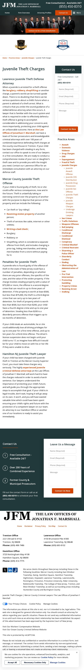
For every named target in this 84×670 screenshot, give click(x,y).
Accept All (12, 662)
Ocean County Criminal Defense (25, 629)
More (79, 13)
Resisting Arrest (69, 289)
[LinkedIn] (10, 570)
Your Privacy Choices (18, 604)
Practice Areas (14, 58)
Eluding (65, 262)
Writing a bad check (17, 229)
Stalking (65, 292)
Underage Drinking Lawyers (70, 212)
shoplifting (32, 90)
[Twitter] (5, 570)
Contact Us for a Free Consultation (42, 31)
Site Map (51, 526)
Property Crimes (69, 286)
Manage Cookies (50, 604)
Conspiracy (67, 242)
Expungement (68, 159)
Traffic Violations (70, 221)
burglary (11, 90)
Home (7, 13)
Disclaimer (28, 526)
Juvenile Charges (28, 58)
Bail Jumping (67, 227)
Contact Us (63, 13)
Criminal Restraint (70, 247)
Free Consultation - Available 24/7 (63, 3)
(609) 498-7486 (17, 545)
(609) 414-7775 (17, 561)
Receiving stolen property (21, 214)
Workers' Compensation (21, 626)
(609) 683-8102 (58, 545)
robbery (21, 90)
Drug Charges (68, 153)
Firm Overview (24, 13)
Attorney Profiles (44, 13)
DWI (64, 156)
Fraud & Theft (68, 162)
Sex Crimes (67, 218)
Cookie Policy (35, 604)
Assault (65, 144)
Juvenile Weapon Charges (69, 203)
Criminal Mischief (70, 244)
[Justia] (15, 570)
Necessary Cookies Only (35, 662)
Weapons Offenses (70, 224)
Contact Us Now (68, 129)
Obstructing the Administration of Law (70, 268)
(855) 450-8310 (70, 6)
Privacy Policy (40, 526)
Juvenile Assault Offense (69, 171)
